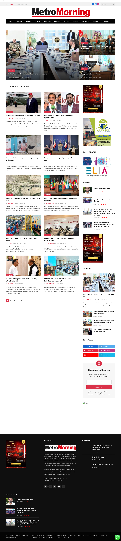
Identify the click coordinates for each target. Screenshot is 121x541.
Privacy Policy (100, 394)
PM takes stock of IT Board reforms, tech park (27, 74)
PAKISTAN (19, 21)
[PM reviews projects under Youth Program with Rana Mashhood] (97, 67)
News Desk (10, 118)
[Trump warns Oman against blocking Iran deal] (23, 102)
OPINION (66, 21)
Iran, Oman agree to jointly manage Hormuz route (60, 159)
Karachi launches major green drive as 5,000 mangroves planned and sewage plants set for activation (104, 212)
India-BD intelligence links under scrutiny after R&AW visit (21, 280)
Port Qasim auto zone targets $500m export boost (22, 240)
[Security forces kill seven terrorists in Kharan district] (23, 185)
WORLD (28, 21)
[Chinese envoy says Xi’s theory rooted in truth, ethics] (61, 225)
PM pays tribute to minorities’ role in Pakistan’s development (57, 280)
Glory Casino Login (22, 4)
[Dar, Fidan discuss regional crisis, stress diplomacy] (97, 42)
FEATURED (11, 70)
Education (57, 535)
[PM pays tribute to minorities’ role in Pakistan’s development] (61, 266)
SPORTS (57, 21)
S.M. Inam (10, 243)
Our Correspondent (13, 77)
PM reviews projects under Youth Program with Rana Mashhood (93, 73)
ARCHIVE (106, 21)
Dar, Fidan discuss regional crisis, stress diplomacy (96, 48)
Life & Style (49, 535)
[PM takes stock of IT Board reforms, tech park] (42, 55)
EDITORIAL (85, 21)
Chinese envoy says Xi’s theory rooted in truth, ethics (59, 240)
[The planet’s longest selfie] (87, 190)
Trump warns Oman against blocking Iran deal (23, 115)
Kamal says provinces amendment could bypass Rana (59, 117)
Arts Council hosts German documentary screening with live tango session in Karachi (103, 224)
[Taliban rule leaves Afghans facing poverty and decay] (23, 145)
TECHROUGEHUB (11, 537)
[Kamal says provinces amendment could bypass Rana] (61, 102)
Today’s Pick (58, 538)
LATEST (37, 21)
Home (10, 21)
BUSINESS (47, 21)
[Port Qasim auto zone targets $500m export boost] (23, 225)
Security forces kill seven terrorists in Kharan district (23, 199)
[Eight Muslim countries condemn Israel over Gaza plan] (61, 185)
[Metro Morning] (61, 12)
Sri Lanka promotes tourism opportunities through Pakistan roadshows (103, 199)
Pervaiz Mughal (85, 51)
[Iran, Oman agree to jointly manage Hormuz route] (61, 145)
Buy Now (65, 535)
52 (21, 301)
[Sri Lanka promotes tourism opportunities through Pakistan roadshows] (87, 200)
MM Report (10, 283)
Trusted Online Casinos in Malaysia (103, 464)
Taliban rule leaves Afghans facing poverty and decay (22, 159)
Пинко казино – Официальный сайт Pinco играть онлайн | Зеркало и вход (102, 447)
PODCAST (96, 21)
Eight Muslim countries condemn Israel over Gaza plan (60, 199)
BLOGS (75, 21)
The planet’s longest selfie (101, 188)
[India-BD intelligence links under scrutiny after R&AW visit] (23, 266)
